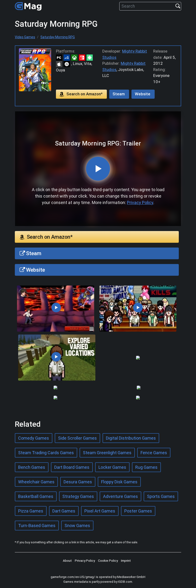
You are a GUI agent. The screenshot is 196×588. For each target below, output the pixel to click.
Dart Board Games (71, 467)
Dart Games (63, 510)
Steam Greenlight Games (107, 452)
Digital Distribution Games (131, 438)
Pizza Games (30, 510)
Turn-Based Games (36, 525)
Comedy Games (33, 438)
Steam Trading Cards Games (46, 452)
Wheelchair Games (36, 481)
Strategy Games (78, 496)
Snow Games (77, 525)
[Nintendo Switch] (83, 57)
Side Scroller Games (77, 438)
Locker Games (112, 467)
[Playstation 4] (67, 57)
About (67, 560)
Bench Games (31, 467)
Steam (119, 94)
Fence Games (154, 452)
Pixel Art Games (99, 510)
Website (142, 94)
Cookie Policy (108, 560)
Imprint (126, 560)
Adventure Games (120, 496)
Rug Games (146, 467)
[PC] (60, 57)
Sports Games (161, 496)
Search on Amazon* (84, 94)
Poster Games (138, 510)
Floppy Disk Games (119, 481)
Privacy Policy (140, 202)
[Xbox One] (75, 57)
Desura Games (78, 481)
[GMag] (29, 6)
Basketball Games (35, 496)
